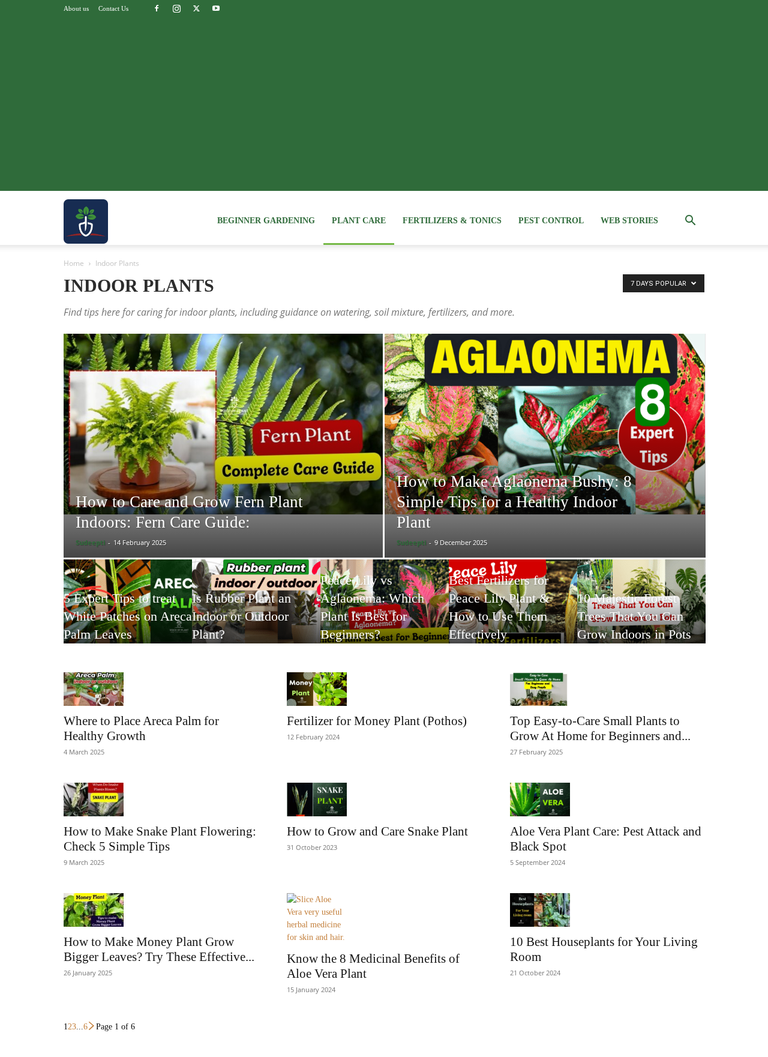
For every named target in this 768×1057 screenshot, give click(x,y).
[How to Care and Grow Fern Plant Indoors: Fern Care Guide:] (223, 424)
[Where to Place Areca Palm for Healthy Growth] (161, 689)
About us (76, 8)
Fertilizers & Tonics (452, 220)
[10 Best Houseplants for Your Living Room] (607, 910)
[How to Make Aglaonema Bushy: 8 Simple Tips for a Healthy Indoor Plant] (545, 424)
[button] (690, 221)
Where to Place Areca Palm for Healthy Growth (141, 728)
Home (74, 263)
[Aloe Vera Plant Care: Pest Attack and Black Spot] (607, 799)
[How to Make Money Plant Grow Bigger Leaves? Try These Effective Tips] (161, 910)
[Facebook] (157, 8)
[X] (196, 8)
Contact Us (113, 8)
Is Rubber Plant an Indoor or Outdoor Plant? (241, 616)
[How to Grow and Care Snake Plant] (384, 799)
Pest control (551, 220)
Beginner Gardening (266, 220)
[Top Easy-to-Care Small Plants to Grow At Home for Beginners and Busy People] (607, 689)
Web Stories (629, 220)
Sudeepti (90, 542)
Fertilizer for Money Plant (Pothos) (377, 721)
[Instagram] (176, 8)
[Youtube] (216, 8)
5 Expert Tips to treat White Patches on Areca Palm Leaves (128, 616)
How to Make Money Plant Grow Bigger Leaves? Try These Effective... (159, 949)
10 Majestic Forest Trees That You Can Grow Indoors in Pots (634, 616)
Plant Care (359, 220)
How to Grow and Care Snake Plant (377, 831)
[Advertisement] (384, 107)
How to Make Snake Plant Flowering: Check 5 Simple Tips (160, 839)
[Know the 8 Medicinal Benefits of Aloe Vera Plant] (384, 918)
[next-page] (92, 1026)
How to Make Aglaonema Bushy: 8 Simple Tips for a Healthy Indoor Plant (514, 501)
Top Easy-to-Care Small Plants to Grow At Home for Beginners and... (600, 728)
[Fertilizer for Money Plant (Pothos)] (384, 689)
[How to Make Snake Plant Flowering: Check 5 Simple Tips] (161, 799)
